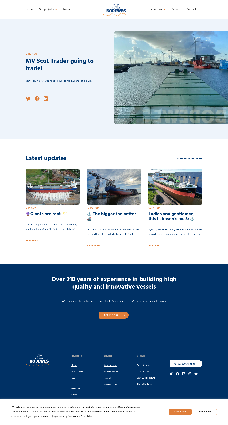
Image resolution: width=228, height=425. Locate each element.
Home (29, 9)
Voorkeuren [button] (205, 412)
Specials (108, 378)
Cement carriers (111, 372)
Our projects (46, 9)
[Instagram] (189, 373)
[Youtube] (196, 373)
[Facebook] (177, 373)
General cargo (110, 365)
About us (156, 9)
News (66, 9)
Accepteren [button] (180, 412)
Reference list (110, 385)
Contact (191, 9)
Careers (176, 9)
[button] (28, 98)
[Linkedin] (183, 373)
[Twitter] (171, 373)
